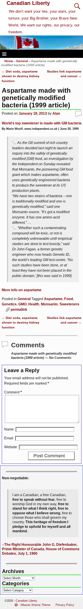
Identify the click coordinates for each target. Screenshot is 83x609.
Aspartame (53, 299)
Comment (13, 392)
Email (8, 438)
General (22, 61)
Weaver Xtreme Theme (35, 605)
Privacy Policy (65, 605)
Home (8, 61)
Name (9, 429)
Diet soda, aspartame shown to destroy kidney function (20, 76)
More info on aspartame (21, 290)
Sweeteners (69, 304)
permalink (19, 309)
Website (10, 447)
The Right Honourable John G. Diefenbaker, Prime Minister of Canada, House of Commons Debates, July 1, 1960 (40, 549)
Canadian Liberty (28, 3)
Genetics (9, 304)
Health (33, 304)
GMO (22, 304)
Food (68, 299)
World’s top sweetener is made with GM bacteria (41, 123)
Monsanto (49, 304)
